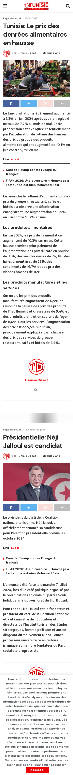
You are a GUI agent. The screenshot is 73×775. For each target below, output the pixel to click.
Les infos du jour (35, 429)
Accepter (37, 770)
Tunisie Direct (26, 53)
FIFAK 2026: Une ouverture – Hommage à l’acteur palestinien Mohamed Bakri (37, 183)
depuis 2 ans (51, 53)
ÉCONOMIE (31, 18)
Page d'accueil (12, 18)
